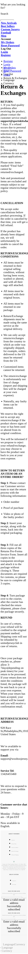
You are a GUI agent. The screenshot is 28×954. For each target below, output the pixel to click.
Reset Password (10, 45)
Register (6, 55)
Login (4, 51)
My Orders (7, 42)
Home (6, 74)
